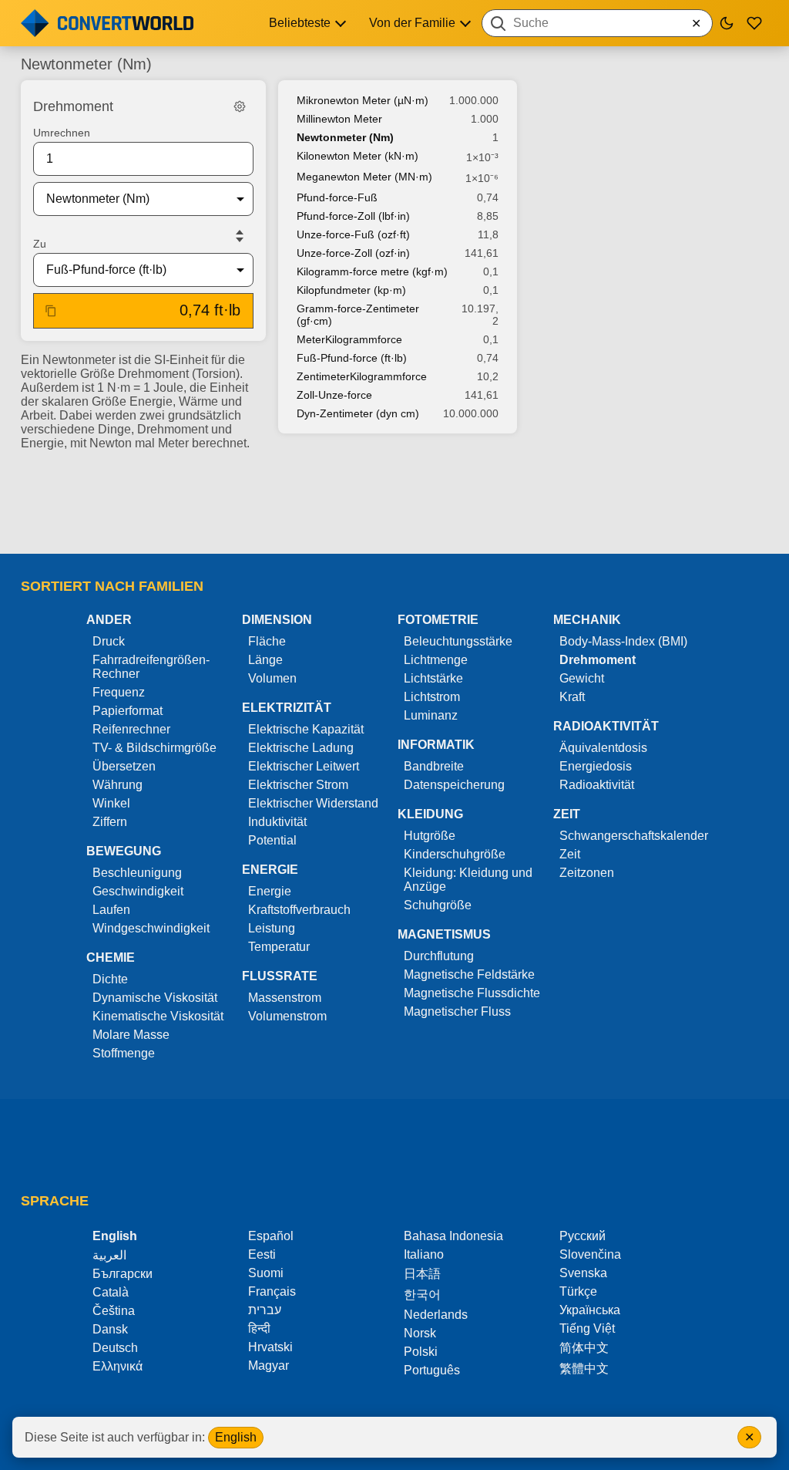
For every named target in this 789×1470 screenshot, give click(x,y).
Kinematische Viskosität (157, 1016)
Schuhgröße (438, 905)
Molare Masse (131, 1034)
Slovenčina (590, 1254)
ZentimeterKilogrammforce (362, 376)
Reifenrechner (131, 729)
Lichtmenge (436, 659)
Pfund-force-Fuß (337, 197)
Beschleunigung (137, 872)
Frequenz (118, 692)
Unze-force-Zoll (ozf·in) (353, 253)
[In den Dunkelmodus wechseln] (726, 23)
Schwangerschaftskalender (633, 835)
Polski (421, 1351)
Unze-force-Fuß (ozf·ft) (353, 234)
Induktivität (277, 821)
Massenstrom (284, 997)
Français (272, 1291)
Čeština (113, 1310)
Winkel (111, 803)
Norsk (420, 1333)
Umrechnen (61, 132)
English (236, 1437)
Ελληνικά (117, 1366)
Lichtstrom (432, 696)
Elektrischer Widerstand (313, 803)
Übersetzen (124, 766)
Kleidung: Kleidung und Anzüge (468, 879)
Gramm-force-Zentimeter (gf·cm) (358, 314)
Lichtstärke (433, 678)
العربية (109, 1255)
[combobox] (597, 23)
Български (122, 1273)
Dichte (110, 979)
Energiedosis (595, 766)
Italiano (424, 1254)
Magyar (268, 1365)
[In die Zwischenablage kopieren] (51, 311)
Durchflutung (439, 956)
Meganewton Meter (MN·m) (364, 176)
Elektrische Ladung (301, 747)
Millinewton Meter (339, 119)
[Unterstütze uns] (754, 23)
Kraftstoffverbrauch (299, 909)
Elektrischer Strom (298, 784)
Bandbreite (434, 766)
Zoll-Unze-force (334, 395)
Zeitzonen (586, 872)
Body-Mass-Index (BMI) (623, 641)
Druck (108, 641)
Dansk (110, 1329)
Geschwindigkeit (137, 891)
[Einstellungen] (239, 106)
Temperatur (279, 946)
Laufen (111, 909)
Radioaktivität (596, 784)
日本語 (422, 1273)
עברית (264, 1310)
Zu (39, 244)
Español (271, 1235)
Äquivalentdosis (603, 747)
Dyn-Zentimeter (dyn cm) (358, 413)
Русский (582, 1235)
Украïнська (589, 1310)
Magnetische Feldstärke (469, 974)
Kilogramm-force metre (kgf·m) (372, 271)
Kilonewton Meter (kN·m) (357, 156)
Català (110, 1292)
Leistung (271, 928)
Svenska (583, 1273)
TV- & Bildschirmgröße (154, 747)
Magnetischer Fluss (457, 1011)
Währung (117, 784)
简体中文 (584, 1347)
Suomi (266, 1273)
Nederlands (436, 1314)
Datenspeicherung (454, 784)
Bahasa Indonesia (453, 1235)
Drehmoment (597, 659)
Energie (269, 891)
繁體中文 (584, 1368)
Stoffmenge (123, 1053)
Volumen (272, 678)
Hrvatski (270, 1347)
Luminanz (431, 715)
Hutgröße (429, 835)
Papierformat (127, 710)
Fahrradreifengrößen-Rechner (151, 666)
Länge (265, 659)
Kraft (572, 696)
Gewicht (581, 678)
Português (432, 1370)
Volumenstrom (287, 1016)
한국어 (422, 1294)
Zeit (569, 854)
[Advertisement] (394, 497)
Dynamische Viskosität (154, 997)
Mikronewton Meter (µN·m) (362, 100)
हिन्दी (259, 1328)
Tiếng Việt (587, 1328)
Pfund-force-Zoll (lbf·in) (353, 216)
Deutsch (115, 1347)
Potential (272, 840)
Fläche (267, 641)
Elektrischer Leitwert (303, 766)
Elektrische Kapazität (306, 729)
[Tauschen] (239, 236)
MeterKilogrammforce (349, 339)
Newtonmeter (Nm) (345, 137)
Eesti (262, 1254)
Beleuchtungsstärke (458, 641)
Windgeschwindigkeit (151, 928)
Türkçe (578, 1291)
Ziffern (109, 821)
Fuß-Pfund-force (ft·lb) (352, 358)
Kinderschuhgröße (454, 854)
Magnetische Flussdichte (472, 993)
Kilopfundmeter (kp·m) (351, 290)
